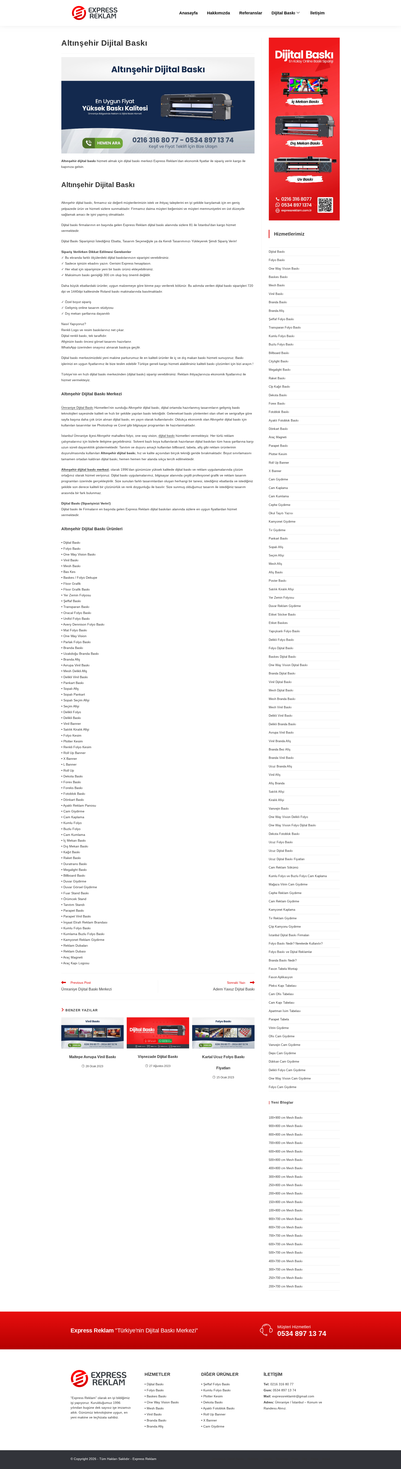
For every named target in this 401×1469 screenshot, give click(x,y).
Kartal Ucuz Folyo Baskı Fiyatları (223, 1062)
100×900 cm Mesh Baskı (286, 1117)
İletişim (317, 13)
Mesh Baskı (277, 285)
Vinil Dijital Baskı (280, 682)
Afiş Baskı (276, 572)
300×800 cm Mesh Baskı (286, 1176)
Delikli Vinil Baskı (280, 715)
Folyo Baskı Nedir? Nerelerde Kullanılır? (296, 943)
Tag (304, 1459)
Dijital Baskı (283, 13)
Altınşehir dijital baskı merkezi (85, 469)
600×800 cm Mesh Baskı (286, 1151)
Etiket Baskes (278, 623)
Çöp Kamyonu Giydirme (285, 926)
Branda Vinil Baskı (281, 758)
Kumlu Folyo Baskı (281, 336)
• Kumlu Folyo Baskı (216, 1390)
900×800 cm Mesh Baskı (286, 1126)
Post (294, 1459)
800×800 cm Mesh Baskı (286, 1134)
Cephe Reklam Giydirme (285, 893)
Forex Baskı (277, 403)
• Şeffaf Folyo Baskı (215, 1384)
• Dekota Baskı (212, 1402)
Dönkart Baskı (278, 429)
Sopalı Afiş (276, 547)
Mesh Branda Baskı (282, 699)
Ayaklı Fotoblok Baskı (284, 420)
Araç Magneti (278, 437)
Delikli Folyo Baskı (281, 640)
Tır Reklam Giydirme (283, 918)
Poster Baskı (277, 580)
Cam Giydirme (278, 479)
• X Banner (209, 1420)
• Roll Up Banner (213, 1414)
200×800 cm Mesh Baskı (286, 1193)
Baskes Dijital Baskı (282, 656)
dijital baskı (166, 436)
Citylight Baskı (278, 361)
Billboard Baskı (279, 353)
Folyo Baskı (277, 260)
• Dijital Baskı (154, 1384)
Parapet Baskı (278, 445)
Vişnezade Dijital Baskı (158, 1057)
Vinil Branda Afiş (280, 741)
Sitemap (282, 1459)
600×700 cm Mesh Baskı (286, 1244)
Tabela (267, 1459)
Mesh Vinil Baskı (280, 707)
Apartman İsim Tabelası (285, 1011)
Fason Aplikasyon (281, 977)
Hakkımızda (218, 13)
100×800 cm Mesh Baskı (286, 1210)
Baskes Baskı (278, 277)
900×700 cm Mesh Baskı (286, 1219)
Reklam (253, 1459)
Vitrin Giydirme (279, 1028)
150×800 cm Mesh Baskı (286, 1202)
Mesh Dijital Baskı (281, 690)
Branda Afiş (276, 311)
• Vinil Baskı (153, 1414)
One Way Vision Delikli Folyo (288, 817)
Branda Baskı (278, 302)
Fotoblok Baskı (279, 412)
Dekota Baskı (278, 395)
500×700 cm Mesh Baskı (286, 1252)
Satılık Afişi (276, 791)
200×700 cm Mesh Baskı (286, 1286)
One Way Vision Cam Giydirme (290, 1078)
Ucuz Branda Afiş (280, 766)
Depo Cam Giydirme (282, 1053)
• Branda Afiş (154, 1426)
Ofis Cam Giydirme (281, 1036)
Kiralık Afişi (276, 800)
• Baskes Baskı (155, 1396)
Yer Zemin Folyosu (281, 597)
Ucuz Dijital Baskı (281, 851)
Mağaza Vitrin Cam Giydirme (288, 884)
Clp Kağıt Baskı (279, 386)
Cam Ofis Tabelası (281, 994)
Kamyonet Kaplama (282, 909)
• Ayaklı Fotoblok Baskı (218, 1408)
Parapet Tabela (279, 1019)
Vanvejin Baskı (279, 808)
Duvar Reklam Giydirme (285, 606)
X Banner (275, 471)
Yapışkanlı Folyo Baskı (284, 631)
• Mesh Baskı (154, 1408)
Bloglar (287, 1102)
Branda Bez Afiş (280, 749)
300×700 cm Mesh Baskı (286, 1269)
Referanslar (250, 13)
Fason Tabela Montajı (283, 969)
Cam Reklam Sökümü (283, 867)
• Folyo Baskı (154, 1390)
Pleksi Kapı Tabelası (283, 985)
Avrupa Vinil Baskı (281, 732)
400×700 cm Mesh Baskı (286, 1261)
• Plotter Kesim (212, 1396)
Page (314, 1459)
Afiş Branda (277, 783)
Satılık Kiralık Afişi (281, 589)
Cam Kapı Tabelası (281, 1002)
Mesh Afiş (275, 563)
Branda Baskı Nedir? (283, 960)
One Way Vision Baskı (284, 268)
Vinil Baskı (276, 294)
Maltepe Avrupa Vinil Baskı (92, 1057)
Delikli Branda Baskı (282, 724)
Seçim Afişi (276, 555)
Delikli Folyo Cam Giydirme (287, 1070)
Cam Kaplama (278, 488)
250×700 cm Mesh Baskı (286, 1278)
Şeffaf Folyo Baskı (281, 319)
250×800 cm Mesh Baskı (286, 1185)
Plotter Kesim (278, 454)
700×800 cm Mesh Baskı (286, 1143)
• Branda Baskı (155, 1420)
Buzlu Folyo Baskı (281, 344)
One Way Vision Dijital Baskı (288, 665)
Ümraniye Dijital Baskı (77, 407)
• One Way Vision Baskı (162, 1402)
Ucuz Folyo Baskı (281, 842)
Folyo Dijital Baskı (281, 648)
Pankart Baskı (278, 538)
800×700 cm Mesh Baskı (286, 1227)
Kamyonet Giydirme (282, 521)
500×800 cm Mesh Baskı (286, 1160)
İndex (326, 1459)
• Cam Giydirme (212, 1426)
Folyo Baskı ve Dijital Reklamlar (290, 952)
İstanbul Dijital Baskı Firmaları (289, 935)
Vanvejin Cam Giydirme (284, 1045)
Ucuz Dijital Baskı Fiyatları (287, 859)
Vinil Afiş (275, 774)
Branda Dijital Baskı (282, 673)
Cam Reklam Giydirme (284, 901)
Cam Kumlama (279, 496)
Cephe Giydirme (279, 505)
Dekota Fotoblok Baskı (284, 834)
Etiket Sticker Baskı (282, 614)
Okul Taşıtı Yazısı (281, 513)
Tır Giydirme (277, 530)
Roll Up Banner (279, 462)
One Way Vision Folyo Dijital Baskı (292, 825)
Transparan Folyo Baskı (285, 327)
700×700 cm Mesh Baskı (286, 1235)
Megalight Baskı (280, 369)
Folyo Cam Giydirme (282, 1087)
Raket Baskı (277, 378)
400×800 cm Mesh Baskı (286, 1168)
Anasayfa (188, 13)
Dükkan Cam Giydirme (284, 1061)
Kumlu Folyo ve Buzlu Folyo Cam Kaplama (298, 876)
